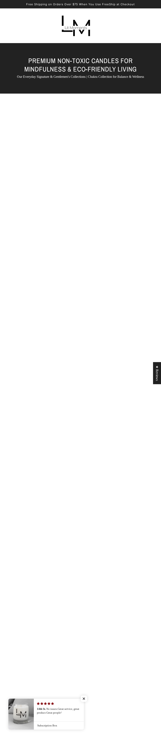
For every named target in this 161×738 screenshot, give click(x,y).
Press (102, 571)
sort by (39, 255)
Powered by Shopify (80, 649)
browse (20, 255)
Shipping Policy (110, 591)
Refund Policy (108, 581)
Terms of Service (110, 601)
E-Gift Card (107, 606)
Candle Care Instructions (115, 611)
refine (56, 255)
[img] (15, 619)
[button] (138, 255)
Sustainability (108, 596)
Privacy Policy (109, 576)
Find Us (104, 561)
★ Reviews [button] (157, 373)
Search (103, 586)
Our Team (106, 566)
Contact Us (106, 556)
